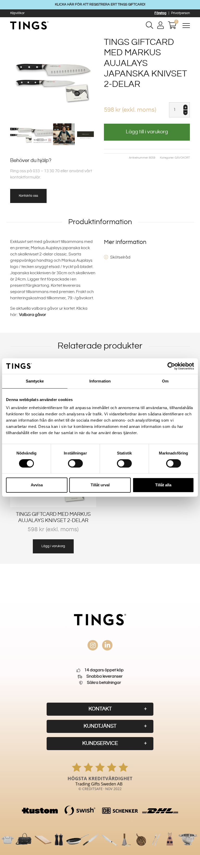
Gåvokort (182, 157)
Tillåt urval (100, 485)
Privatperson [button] (180, 13)
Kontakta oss (28, 196)
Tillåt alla (163, 485)
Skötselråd (120, 257)
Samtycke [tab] (35, 381)
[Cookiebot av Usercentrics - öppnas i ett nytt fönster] (171, 366)
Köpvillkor (17, 13)
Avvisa (37, 485)
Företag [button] (160, 13)
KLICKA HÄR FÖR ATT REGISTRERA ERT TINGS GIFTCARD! (100, 4)
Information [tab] (100, 381)
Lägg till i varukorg (147, 132)
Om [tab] (165, 381)
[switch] (75, 463)
